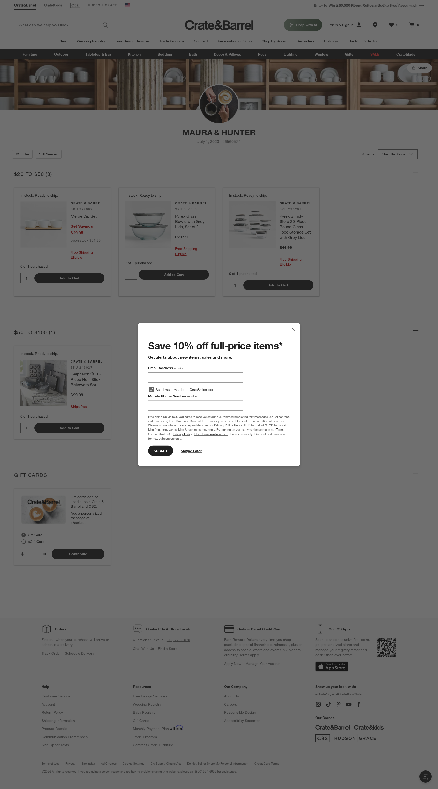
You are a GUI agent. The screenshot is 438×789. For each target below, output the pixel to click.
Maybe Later (191, 450)
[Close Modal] (293, 329)
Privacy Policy (182, 434)
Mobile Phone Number (173, 396)
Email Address (166, 368)
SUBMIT (161, 450)
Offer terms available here (211, 434)
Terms (280, 429)
